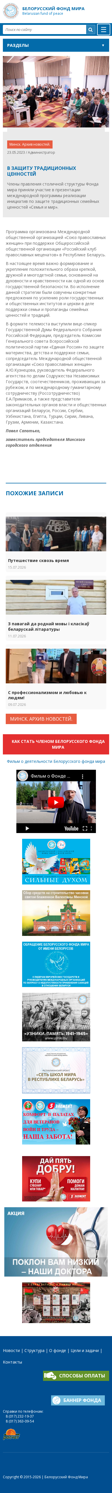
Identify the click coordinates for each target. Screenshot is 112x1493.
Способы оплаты (82, 1376)
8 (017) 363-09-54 (20, 1421)
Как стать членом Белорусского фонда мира (58, 744)
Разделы (18, 45)
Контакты (12, 1362)
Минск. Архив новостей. (29, 144)
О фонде (57, 1350)
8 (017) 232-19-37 (20, 1416)
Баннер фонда (82, 1400)
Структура (34, 1350)
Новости (11, 1350)
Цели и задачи (85, 1350)
